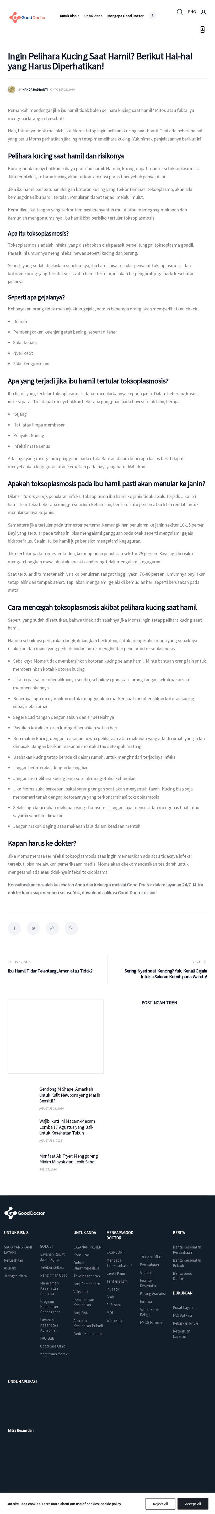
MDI (109, 1312)
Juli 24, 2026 (48, 1169)
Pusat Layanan (185, 1307)
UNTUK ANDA (84, 1232)
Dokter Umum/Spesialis (86, 1265)
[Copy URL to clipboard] (71, 928)
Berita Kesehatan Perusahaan (187, 1250)
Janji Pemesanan (86, 1283)
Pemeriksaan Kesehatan (83, 1302)
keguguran (46, 467)
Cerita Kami (115, 1273)
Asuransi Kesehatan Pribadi (88, 1323)
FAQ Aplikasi (182, 1315)
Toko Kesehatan (86, 1275)
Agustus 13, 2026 (51, 1108)
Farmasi (146, 1301)
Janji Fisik (81, 1312)
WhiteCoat (115, 1320)
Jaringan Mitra (15, 1275)
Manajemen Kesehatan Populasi (49, 1288)
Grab (110, 1296)
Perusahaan (13, 1260)
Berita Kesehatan (87, 1333)
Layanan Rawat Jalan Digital (52, 1257)
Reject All (160, 1503)
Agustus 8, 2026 (50, 1140)
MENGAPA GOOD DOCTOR (119, 1235)
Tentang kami (117, 1281)
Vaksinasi (80, 1291)
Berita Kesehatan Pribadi (187, 1263)
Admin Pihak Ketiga (149, 1312)
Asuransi (11, 1268)
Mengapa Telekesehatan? (119, 1263)
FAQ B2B (47, 1338)
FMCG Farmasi (151, 1322)
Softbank (113, 1304)
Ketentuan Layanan (181, 1334)
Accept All (193, 1503)
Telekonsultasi (52, 1267)
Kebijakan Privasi (186, 1323)
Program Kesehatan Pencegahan (50, 1306)
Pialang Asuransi (153, 1293)
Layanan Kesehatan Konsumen (49, 1325)
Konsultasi (81, 1254)
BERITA (179, 1232)
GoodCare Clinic (53, 1346)
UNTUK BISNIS (16, 1232)
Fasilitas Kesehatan (148, 1283)
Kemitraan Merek (54, 1353)
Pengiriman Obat (53, 1275)
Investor (113, 1289)
